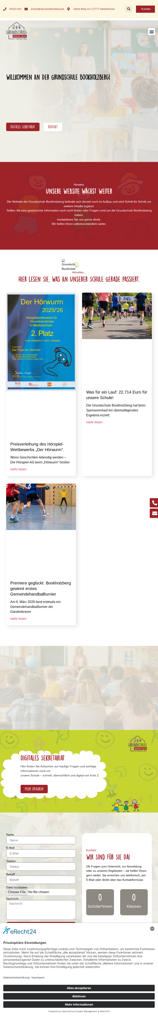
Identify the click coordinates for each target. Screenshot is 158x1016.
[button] (128, 9)
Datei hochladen (16, 887)
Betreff (10, 874)
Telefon (11, 861)
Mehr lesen (18, 469)
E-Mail (10, 847)
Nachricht (12, 898)
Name (10, 834)
